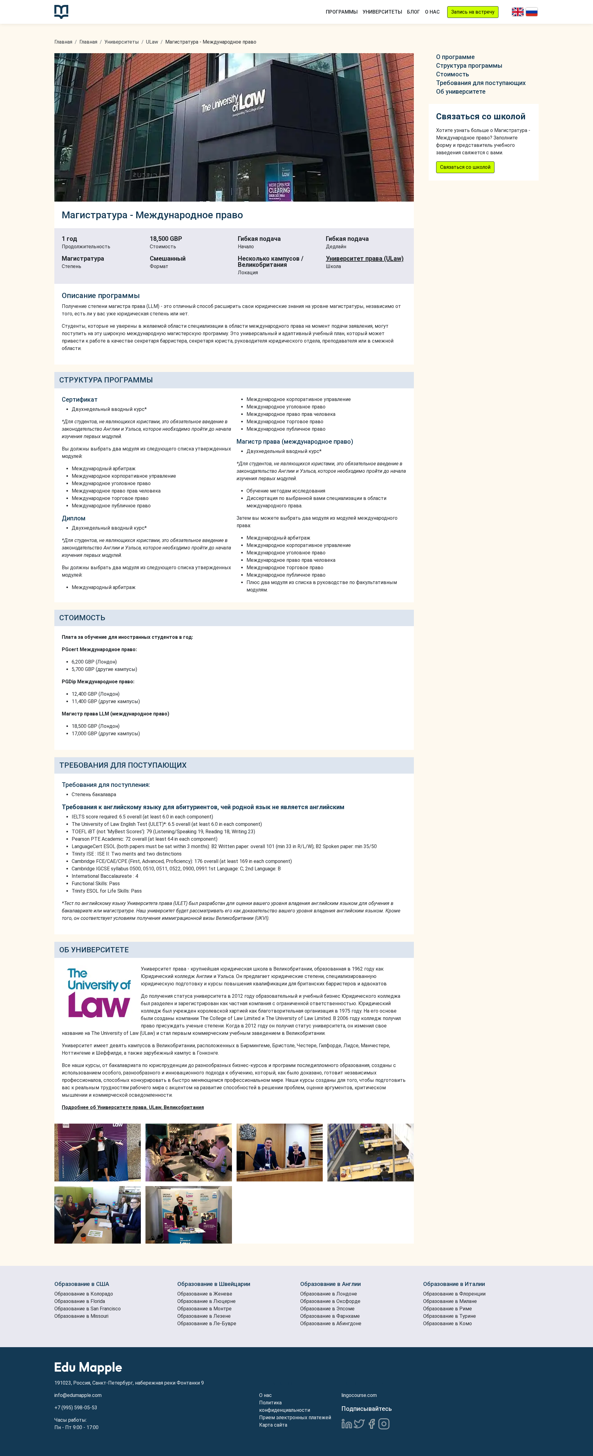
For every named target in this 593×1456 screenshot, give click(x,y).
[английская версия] (518, 12)
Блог (413, 12)
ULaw (152, 42)
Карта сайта (273, 1425)
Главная (63, 42)
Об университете (461, 91)
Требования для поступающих (481, 83)
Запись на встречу (472, 12)
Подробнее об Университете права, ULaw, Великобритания (133, 1107)
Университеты (382, 12)
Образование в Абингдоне (330, 1323)
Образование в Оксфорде (330, 1301)
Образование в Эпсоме (327, 1309)
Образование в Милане (450, 1301)
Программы (342, 12)
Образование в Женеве (204, 1294)
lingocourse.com (359, 1395)
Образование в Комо (447, 1323)
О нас (432, 12)
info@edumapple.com (78, 1395)
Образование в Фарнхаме (330, 1316)
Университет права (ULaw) (365, 258)
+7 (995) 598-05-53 (75, 1408)
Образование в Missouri (81, 1316)
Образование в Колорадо (83, 1294)
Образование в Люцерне (206, 1301)
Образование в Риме (447, 1309)
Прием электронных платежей (295, 1417)
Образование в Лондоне (328, 1294)
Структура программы (469, 65)
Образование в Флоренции (454, 1294)
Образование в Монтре (204, 1309)
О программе (455, 57)
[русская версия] (531, 12)
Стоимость (452, 74)
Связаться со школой (465, 167)
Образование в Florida (79, 1301)
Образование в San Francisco (87, 1309)
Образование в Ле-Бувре (206, 1323)
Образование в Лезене (204, 1316)
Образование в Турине (449, 1316)
